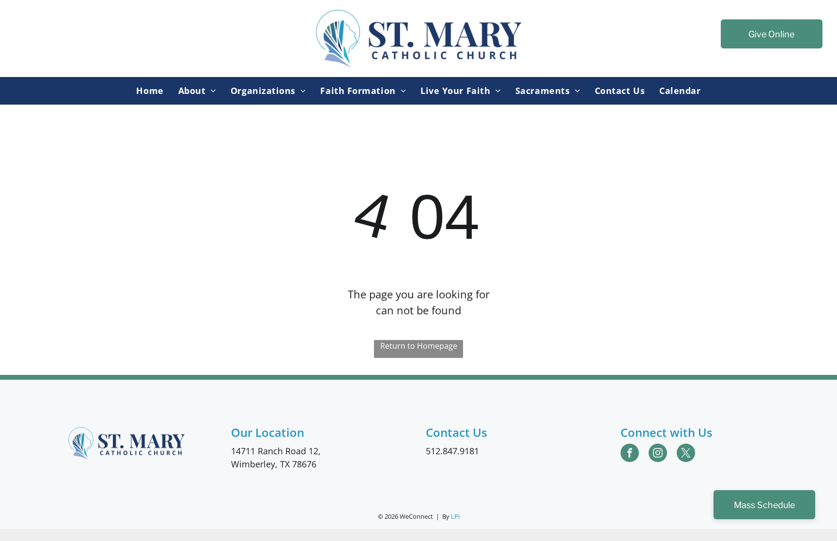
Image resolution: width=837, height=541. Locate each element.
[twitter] (686, 454)
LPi (455, 516)
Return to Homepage (418, 345)
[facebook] (629, 454)
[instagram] (658, 454)
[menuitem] (149, 91)
